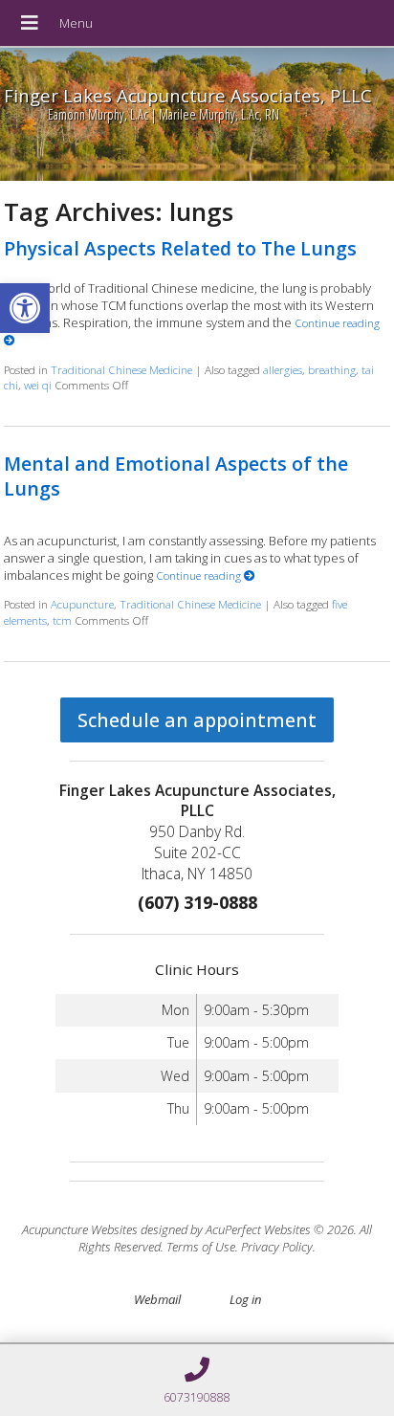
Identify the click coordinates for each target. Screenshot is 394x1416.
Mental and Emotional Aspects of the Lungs (176, 475)
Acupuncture (82, 603)
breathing (332, 369)
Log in (245, 1299)
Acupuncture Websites (80, 1229)
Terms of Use (200, 1246)
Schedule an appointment (197, 720)
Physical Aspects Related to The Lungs (180, 248)
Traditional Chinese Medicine (121, 369)
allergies (282, 369)
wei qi (38, 384)
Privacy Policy (277, 1246)
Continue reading (200, 575)
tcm (62, 620)
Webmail (157, 1299)
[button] (25, 308)
